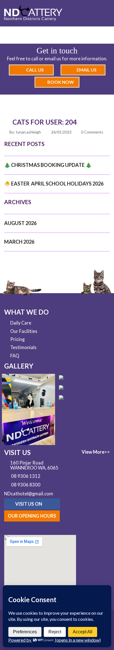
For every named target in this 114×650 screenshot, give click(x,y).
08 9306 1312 (25, 476)
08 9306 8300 (25, 485)
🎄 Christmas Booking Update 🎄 (48, 165)
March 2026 (19, 242)
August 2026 (20, 223)
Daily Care (20, 323)
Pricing (17, 339)
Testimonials (23, 347)
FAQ (14, 356)
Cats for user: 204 (44, 122)
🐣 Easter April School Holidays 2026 (53, 184)
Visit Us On (29, 504)
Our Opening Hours (32, 516)
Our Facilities (23, 331)
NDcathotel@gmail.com (28, 493)
